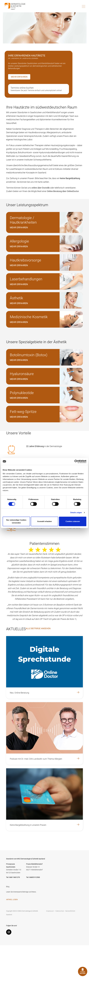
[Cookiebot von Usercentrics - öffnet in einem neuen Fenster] (76, 461)
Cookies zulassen (73, 521)
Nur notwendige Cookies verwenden (16, 521)
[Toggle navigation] (83, 6)
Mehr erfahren (19, 77)
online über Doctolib (40, 187)
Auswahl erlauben (44, 521)
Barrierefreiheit (70, 911)
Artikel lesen (12, 900)
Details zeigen (76, 512)
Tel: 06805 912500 (33, 877)
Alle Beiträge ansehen (38, 628)
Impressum (50, 911)
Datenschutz (60, 911)
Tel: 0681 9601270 (13, 877)
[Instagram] (9, 932)
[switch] (33, 504)
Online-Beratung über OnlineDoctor (63, 191)
